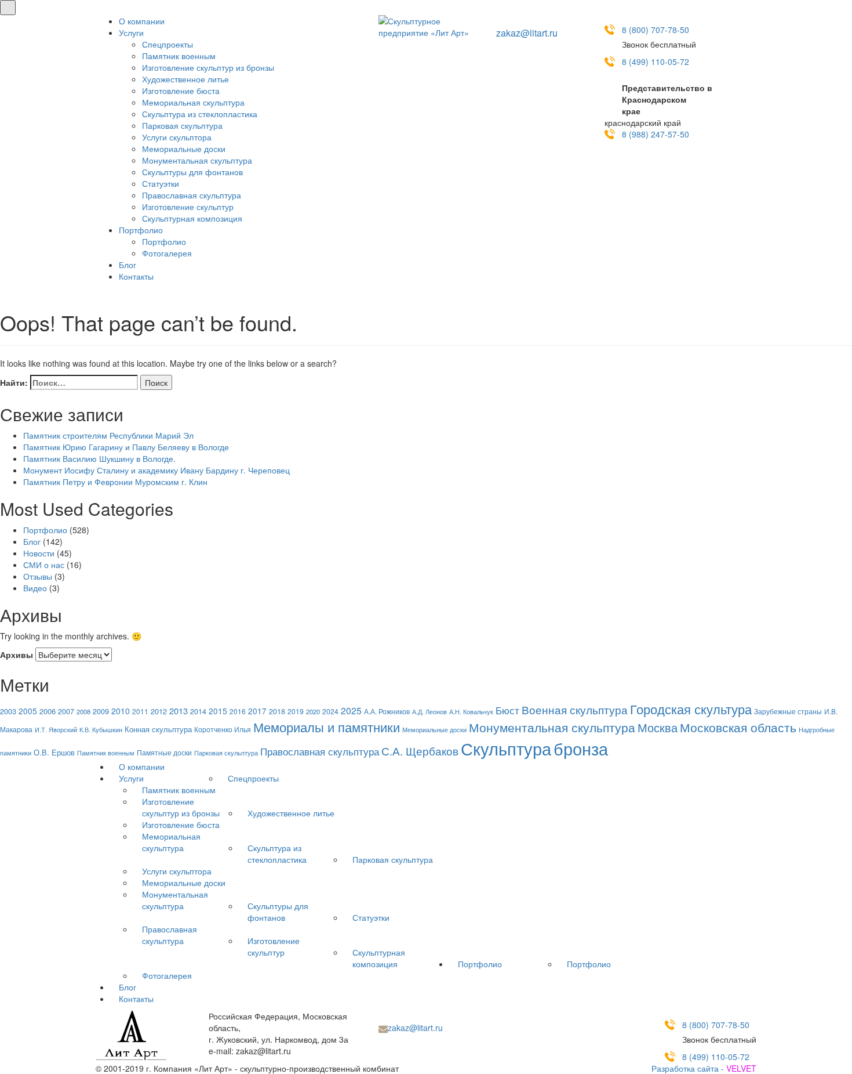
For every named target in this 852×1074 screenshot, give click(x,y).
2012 (159, 711)
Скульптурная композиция (192, 218)
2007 (66, 711)
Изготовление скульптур (188, 206)
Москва (658, 727)
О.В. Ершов (54, 752)
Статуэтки (160, 183)
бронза (581, 748)
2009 (101, 711)
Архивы (16, 654)
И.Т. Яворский (56, 729)
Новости (38, 553)
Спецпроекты (167, 44)
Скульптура (506, 748)
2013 (178, 710)
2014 (198, 711)
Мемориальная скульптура (193, 102)
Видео (35, 588)
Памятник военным (179, 56)
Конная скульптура (158, 729)
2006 (47, 711)
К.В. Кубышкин (100, 729)
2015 (218, 711)
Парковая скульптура (182, 125)
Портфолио (141, 230)
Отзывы (37, 576)
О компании (142, 21)
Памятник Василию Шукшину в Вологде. (99, 458)
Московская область (738, 727)
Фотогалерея (167, 253)
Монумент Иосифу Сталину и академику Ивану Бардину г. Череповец (156, 470)
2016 (238, 711)
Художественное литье (185, 79)
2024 (330, 711)
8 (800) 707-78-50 (655, 29)
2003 (8, 711)
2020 (313, 711)
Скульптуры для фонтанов (192, 172)
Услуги (131, 32)
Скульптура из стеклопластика (199, 114)
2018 (277, 711)
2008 (83, 711)
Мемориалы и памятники (326, 727)
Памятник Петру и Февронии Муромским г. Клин (115, 481)
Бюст (507, 710)
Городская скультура (691, 708)
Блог (127, 264)
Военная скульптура (575, 709)
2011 (140, 711)
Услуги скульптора (177, 137)
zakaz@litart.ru (527, 32)
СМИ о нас (43, 564)
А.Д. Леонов (429, 711)
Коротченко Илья (222, 729)
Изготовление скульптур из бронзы (208, 67)
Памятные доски (164, 752)
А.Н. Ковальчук (471, 711)
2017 (257, 711)
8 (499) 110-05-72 (655, 61)
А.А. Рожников (387, 711)
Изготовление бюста (181, 90)
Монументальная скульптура (197, 160)
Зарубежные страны (788, 711)
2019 (295, 711)
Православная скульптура (191, 195)
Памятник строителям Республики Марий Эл (108, 435)
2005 (28, 711)
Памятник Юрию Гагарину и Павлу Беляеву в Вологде (126, 447)
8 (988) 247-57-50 (655, 134)
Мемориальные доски (183, 148)
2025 (351, 710)
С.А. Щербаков (419, 750)
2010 (120, 711)
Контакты (136, 276)
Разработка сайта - (703, 1068)
